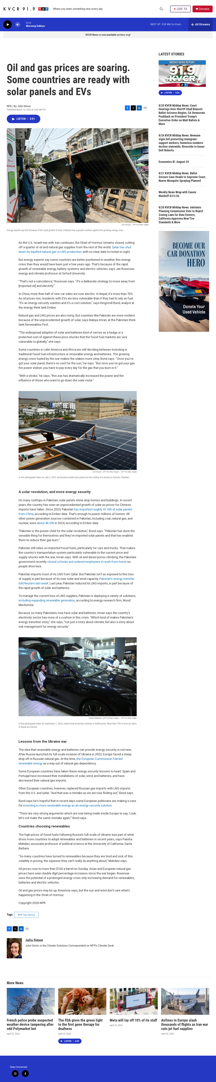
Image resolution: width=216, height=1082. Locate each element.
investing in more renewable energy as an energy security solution (67, 805)
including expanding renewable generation (47, 600)
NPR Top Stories (26, 914)
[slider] (23, 24)
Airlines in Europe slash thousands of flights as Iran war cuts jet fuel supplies (184, 1024)
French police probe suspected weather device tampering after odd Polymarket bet (30, 1024)
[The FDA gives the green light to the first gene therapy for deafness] (82, 1001)
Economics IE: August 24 (174, 161)
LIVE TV (182, 9)
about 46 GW (45, 523)
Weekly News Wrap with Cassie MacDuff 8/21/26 (177, 194)
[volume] (18, 24)
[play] (7, 25)
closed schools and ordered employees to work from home (87, 561)
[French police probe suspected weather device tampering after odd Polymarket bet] (31, 1001)
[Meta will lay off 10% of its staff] (134, 1001)
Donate (204, 9)
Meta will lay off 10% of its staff (133, 1020)
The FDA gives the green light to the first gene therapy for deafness (80, 1024)
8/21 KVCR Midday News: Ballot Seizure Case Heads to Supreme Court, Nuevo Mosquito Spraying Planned (182, 176)
